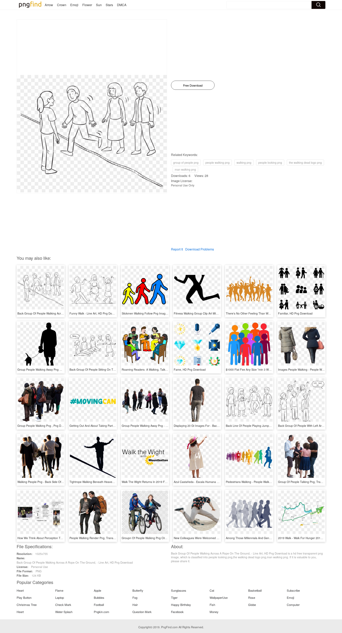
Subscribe (293, 590)
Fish (212, 605)
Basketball (255, 590)
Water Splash (63, 612)
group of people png (186, 162)
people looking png (270, 162)
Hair (135, 605)
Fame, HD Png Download (190, 369)
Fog (134, 597)
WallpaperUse (219, 597)
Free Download (192, 85)
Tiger (174, 597)
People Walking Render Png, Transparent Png (98, 538)
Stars (109, 5)
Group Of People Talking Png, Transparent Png (307, 482)
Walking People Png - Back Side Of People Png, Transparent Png (58, 482)
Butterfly (137, 590)
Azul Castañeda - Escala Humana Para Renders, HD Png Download (216, 482)
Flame (59, 590)
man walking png (185, 169)
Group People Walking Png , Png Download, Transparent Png (55, 426)
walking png (244, 162)
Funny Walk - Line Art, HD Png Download (95, 313)
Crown (61, 5)
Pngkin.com (101, 612)
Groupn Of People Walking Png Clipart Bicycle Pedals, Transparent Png (166, 538)
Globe (252, 605)
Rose (251, 597)
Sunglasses (178, 590)
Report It (177, 249)
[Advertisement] (92, 47)
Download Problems (199, 249)
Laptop (59, 597)
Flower (87, 5)
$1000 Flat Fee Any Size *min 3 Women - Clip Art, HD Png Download (269, 369)
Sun (99, 5)
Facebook (177, 612)
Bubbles (99, 597)
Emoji (74, 5)
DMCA (121, 5)
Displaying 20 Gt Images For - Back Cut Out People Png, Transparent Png (220, 426)
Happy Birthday (181, 605)
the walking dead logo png (305, 162)
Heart (20, 590)
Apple (97, 590)
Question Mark (142, 612)
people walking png (217, 162)
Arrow (49, 5)
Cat (212, 590)
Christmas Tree (27, 605)
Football (99, 605)
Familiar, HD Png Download (295, 313)
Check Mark (63, 605)
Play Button (24, 597)
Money (214, 612)
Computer (293, 605)
